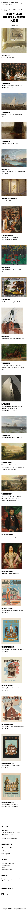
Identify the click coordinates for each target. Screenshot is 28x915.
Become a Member (6, 869)
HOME (3, 9)
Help (2, 850)
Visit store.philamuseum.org (9, 838)
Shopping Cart (5, 853)
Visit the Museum (6, 865)
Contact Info (5, 852)
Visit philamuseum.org (7, 863)
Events (3, 867)
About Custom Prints (7, 848)
